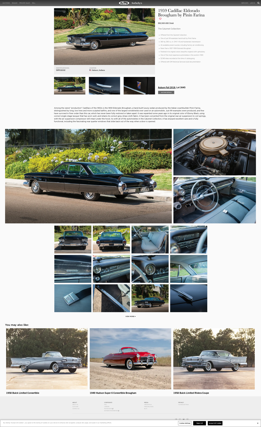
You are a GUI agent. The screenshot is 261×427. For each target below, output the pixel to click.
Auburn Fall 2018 (166, 87)
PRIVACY (181, 402)
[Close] (257, 423)
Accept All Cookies (215, 423)
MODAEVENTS (108, 408)
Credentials (148, 404)
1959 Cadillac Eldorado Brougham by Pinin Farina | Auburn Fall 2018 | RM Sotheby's (130, 3)
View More (130, 316)
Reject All (199, 423)
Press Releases (148, 406)
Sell (33, 3)
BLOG (145, 408)
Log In (252, 3)
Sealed (14, 3)
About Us (75, 404)
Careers (106, 406)
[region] (130, 423)
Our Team (75, 406)
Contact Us (75, 408)
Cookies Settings (183, 404)
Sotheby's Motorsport (111, 410)
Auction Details (166, 92)
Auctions (6, 3)
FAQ (105, 404)
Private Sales (24, 3)
